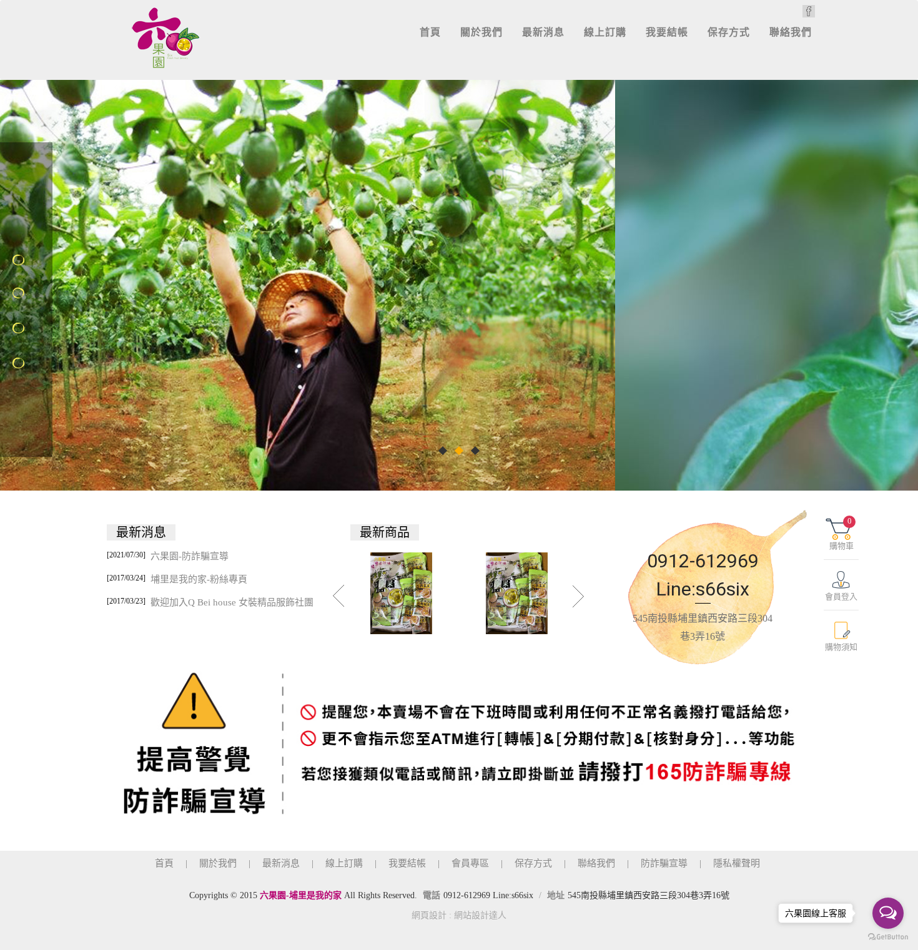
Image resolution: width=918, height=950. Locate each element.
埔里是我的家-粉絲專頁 (177, 579)
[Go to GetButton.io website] (888, 937)
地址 (556, 895)
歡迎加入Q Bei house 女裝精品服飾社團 (210, 602)
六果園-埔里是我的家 (166, 37)
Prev (339, 596)
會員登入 (841, 596)
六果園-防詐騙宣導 (168, 556)
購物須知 (841, 647)
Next (578, 596)
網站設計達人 (480, 915)
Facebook (808, 11)
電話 (431, 895)
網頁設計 (429, 915)
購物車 (841, 533)
